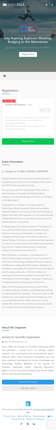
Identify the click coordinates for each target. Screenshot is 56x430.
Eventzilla (13, 5)
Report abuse (39, 416)
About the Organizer (14, 327)
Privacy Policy (9, 416)
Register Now (28, 54)
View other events (28, 388)
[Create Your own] (52, 4)
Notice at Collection (35, 419)
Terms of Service (24, 416)
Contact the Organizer (28, 382)
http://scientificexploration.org (15, 342)
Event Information (12, 162)
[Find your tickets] (46, 4)
